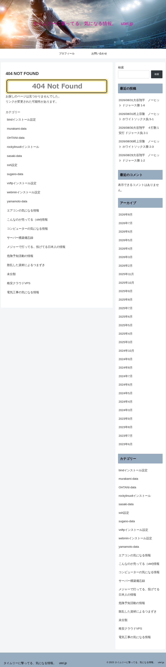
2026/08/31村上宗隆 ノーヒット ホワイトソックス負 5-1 (139, 116)
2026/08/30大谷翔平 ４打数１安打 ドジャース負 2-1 (139, 130)
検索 (121, 67)
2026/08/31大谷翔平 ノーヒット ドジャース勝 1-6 (139, 103)
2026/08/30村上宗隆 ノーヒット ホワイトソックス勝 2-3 (139, 144)
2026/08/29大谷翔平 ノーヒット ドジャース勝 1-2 (139, 158)
